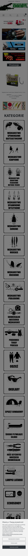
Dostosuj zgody (14, 543)
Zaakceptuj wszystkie (14, 547)
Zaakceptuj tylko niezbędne (14, 539)
